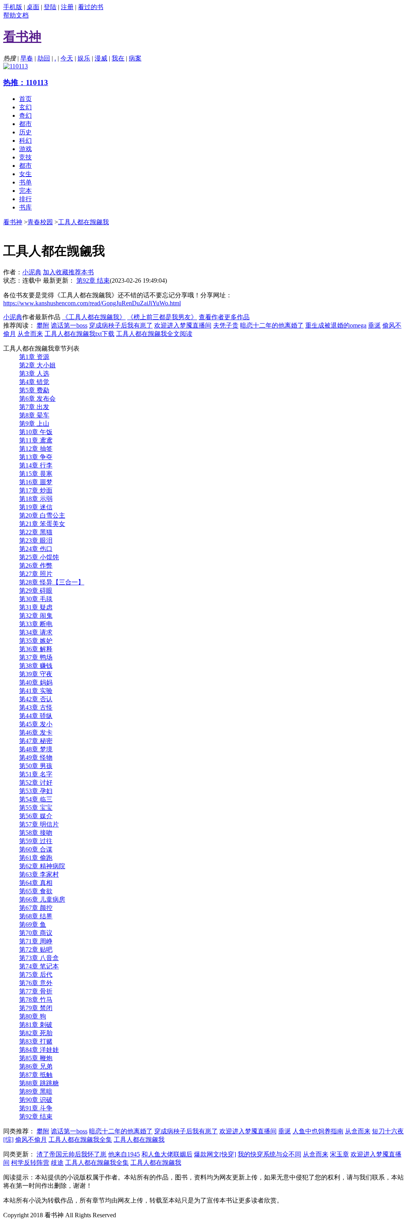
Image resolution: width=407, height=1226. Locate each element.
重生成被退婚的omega (335, 325)
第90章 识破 (35, 1099)
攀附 (43, 325)
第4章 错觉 (34, 381)
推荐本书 (81, 272)
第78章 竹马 (35, 999)
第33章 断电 (35, 624)
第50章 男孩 (35, 765)
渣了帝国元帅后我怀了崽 (72, 1154)
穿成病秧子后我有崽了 (121, 325)
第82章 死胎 (35, 1033)
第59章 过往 (35, 841)
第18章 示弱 (35, 498)
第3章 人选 (34, 373)
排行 (25, 199)
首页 (25, 98)
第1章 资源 (34, 356)
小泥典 (31, 272)
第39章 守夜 (35, 674)
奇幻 (25, 115)
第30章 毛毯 (35, 599)
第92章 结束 (93, 280)
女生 (25, 174)
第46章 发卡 (35, 732)
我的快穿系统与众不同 (269, 1154)
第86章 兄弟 (35, 1066)
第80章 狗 (32, 1016)
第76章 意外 (35, 983)
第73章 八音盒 (39, 957)
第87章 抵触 (35, 1074)
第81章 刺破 (35, 1024)
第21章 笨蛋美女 (42, 523)
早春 (26, 58)
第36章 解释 (35, 649)
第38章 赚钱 (35, 665)
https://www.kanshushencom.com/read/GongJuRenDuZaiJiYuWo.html (92, 303)
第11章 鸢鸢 (35, 440)
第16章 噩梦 (35, 482)
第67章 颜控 (35, 907)
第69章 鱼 (32, 924)
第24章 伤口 (35, 548)
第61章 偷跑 (35, 857)
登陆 (50, 7)
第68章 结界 (35, 916)
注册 (67, 7)
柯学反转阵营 (30, 1162)
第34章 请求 (35, 632)
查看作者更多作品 (224, 317)
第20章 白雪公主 (42, 515)
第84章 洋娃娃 (39, 1049)
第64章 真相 (35, 882)
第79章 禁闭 (35, 1008)
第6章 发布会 (37, 398)
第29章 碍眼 (35, 590)
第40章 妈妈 (35, 682)
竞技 (25, 157)
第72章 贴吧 (35, 949)
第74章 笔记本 (39, 966)
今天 (66, 58)
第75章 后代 (35, 974)
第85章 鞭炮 (35, 1058)
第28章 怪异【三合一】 (51, 582)
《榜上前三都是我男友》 (162, 317)
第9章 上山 (34, 423)
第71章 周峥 (35, 941)
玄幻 (25, 107)
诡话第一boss (69, 325)
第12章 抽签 (35, 448)
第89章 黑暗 (35, 1091)
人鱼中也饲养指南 (318, 1131)
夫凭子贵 (225, 325)
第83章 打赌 (35, 1041)
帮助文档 (16, 15)
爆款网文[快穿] (215, 1154)
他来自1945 (124, 1154)
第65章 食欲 (35, 891)
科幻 (25, 140)
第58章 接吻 (35, 832)
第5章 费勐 (34, 390)
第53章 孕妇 (35, 791)
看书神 (12, 222)
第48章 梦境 (35, 749)
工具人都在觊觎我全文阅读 (154, 333)
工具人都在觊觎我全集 (80, 1139)
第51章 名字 (35, 774)
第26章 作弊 (35, 565)
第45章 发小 (35, 724)
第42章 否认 (35, 699)
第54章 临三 (35, 799)
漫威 (101, 58)
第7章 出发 (34, 406)
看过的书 (90, 7)
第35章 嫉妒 (35, 640)
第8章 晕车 (34, 415)
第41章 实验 (35, 690)
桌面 (33, 7)
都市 (25, 123)
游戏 (25, 148)
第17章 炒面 (35, 490)
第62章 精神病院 (42, 866)
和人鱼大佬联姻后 (166, 1154)
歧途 (57, 1162)
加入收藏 (55, 272)
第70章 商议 (35, 932)
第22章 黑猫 (35, 532)
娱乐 (84, 58)
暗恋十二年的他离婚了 (272, 325)
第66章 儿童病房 (42, 899)
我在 (118, 58)
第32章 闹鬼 (35, 615)
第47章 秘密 (35, 740)
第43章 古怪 (35, 707)
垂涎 (374, 325)
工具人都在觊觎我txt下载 (79, 333)
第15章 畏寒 (35, 473)
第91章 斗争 (35, 1108)
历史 (25, 132)
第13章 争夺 (35, 457)
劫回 (43, 58)
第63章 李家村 (39, 874)
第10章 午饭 (35, 432)
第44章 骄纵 (35, 715)
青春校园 (40, 222)
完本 (25, 190)
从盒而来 (30, 333)
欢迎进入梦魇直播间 (182, 325)
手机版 (12, 7)
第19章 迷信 (35, 507)
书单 (25, 182)
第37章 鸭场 (35, 657)
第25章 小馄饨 (39, 557)
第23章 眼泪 (35, 540)
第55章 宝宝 (35, 807)
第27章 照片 (35, 573)
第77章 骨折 (35, 991)
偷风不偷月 (31, 1139)
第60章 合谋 (35, 849)
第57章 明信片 (39, 824)
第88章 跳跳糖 (39, 1083)
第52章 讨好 (35, 782)
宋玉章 (339, 1154)
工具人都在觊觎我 (83, 222)
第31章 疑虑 (35, 607)
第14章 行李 (35, 465)
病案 (135, 58)
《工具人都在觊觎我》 (94, 317)
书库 (25, 207)
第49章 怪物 (35, 757)
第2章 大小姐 (37, 365)
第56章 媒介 (35, 816)
